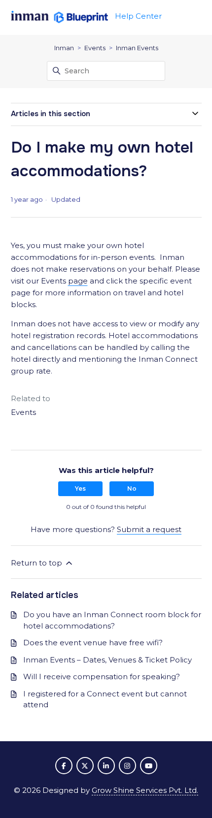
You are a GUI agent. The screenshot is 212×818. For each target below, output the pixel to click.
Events (95, 48)
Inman (64, 48)
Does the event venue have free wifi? (93, 642)
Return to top (37, 562)
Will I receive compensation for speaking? (101, 676)
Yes (80, 488)
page (78, 280)
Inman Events (137, 48)
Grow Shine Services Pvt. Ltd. (145, 790)
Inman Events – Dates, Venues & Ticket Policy (107, 659)
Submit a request (149, 529)
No (132, 488)
